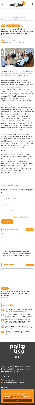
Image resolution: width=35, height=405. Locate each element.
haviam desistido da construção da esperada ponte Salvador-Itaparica (17, 73)
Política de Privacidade (21, 217)
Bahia (3, 25)
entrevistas (5, 288)
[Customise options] (33, 4)
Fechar (17, 400)
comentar (7, 221)
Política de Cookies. (8, 397)
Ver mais (29, 229)
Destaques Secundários (13, 25)
